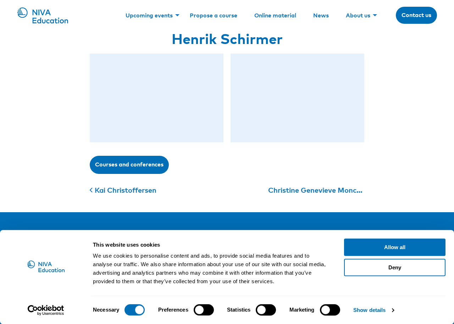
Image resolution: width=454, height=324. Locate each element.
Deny (394, 267)
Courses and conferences (129, 164)
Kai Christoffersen (125, 190)
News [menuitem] (321, 15)
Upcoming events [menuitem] (149, 15)
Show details (369, 310)
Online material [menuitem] (275, 15)
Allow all (394, 247)
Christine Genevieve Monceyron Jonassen (338, 190)
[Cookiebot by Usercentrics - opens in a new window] (46, 310)
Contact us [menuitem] (416, 14)
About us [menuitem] (358, 15)
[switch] (204, 309)
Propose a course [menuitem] (213, 15)
